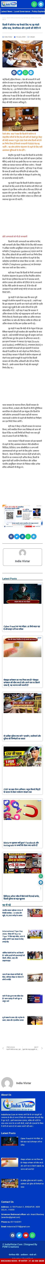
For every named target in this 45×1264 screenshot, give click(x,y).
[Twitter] (19, 1235)
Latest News (6, 11)
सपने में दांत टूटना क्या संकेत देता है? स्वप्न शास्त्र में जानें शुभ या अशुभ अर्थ (12, 998)
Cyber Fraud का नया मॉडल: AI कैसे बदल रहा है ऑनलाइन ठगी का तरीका (22, 627)
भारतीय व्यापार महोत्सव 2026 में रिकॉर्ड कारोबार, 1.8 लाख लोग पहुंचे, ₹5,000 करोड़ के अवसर (12, 913)
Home (4, 18)
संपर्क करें (33, 1255)
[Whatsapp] (32, 1235)
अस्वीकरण (24, 1255)
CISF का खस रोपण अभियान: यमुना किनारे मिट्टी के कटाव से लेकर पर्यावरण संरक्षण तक (22, 790)
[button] (14, 72)
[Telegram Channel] (40, 882)
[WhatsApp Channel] (40, 876)
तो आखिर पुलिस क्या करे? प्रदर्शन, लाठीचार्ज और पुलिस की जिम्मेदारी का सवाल (22, 737)
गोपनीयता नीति (14, 1255)
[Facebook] (13, 1235)
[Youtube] (26, 1235)
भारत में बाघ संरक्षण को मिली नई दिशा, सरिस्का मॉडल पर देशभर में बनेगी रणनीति (12, 977)
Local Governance (22, 11)
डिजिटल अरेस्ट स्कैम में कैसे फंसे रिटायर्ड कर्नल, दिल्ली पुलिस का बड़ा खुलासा (21, 897)
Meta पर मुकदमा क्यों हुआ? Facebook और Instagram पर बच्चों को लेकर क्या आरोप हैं (21, 844)
